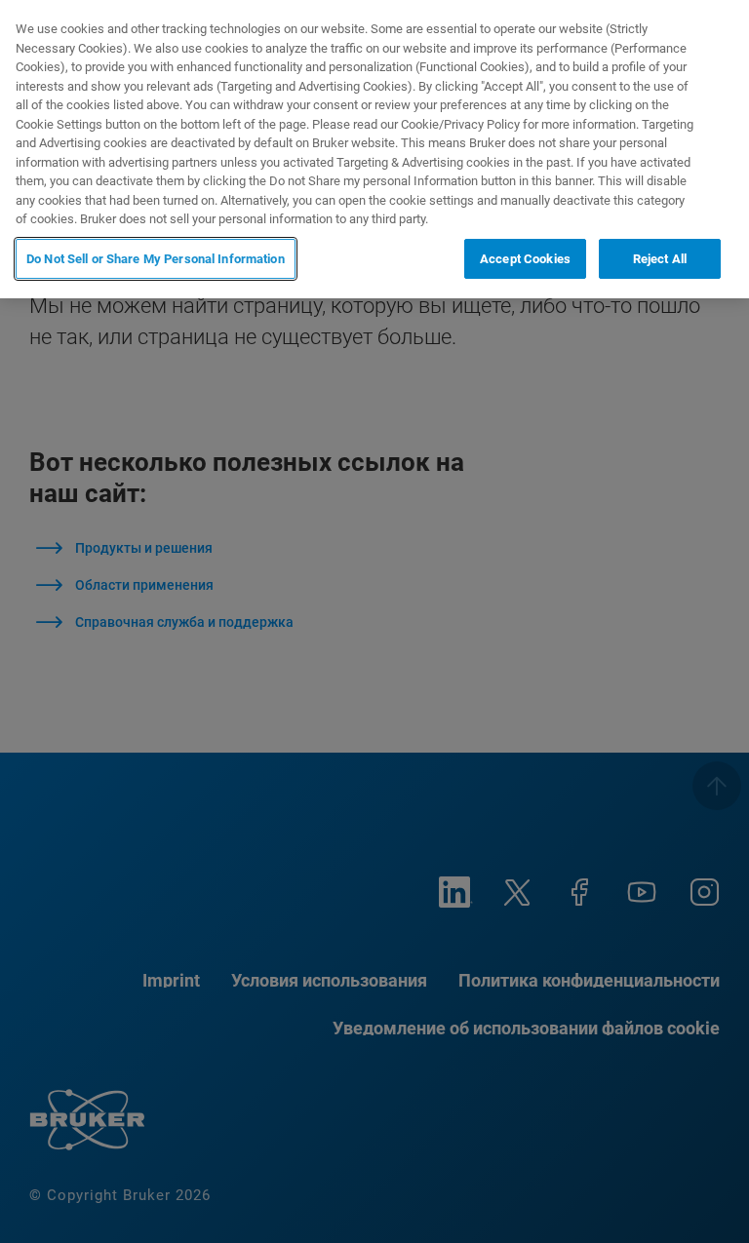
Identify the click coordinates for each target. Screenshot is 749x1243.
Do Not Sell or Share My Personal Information (155, 259)
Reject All (660, 259)
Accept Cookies (525, 259)
